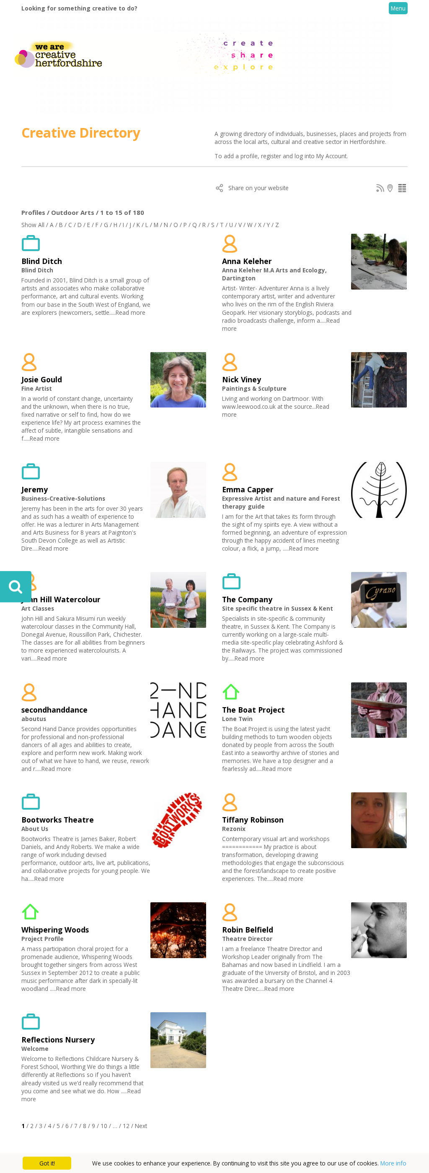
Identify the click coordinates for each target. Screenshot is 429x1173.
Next (141, 1126)
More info (393, 1163)
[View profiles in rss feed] (380, 190)
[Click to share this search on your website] (220, 190)
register (272, 156)
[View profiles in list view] (402, 190)
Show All (32, 225)
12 (126, 1126)
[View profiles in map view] (391, 190)
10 (104, 1126)
